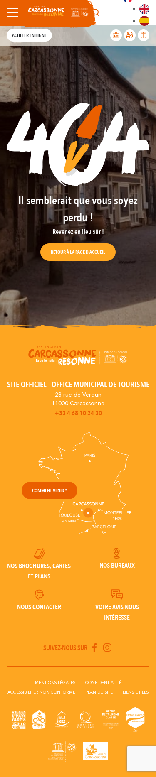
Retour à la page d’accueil (78, 252)
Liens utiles (136, 692)
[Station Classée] (135, 719)
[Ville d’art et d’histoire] (19, 719)
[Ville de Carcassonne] (95, 751)
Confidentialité (103, 683)
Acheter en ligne (29, 35)
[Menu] (11, 12)
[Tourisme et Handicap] (61, 719)
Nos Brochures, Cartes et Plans (39, 571)
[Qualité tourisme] (86, 719)
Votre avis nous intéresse (117, 612)
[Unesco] (62, 751)
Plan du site (99, 692)
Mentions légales (55, 683)
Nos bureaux (117, 565)
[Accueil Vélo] (39, 719)
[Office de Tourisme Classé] (110, 719)
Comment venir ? (49, 490)
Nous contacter (39, 607)
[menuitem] (144, 9)
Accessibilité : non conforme (41, 692)
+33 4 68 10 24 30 (78, 413)
